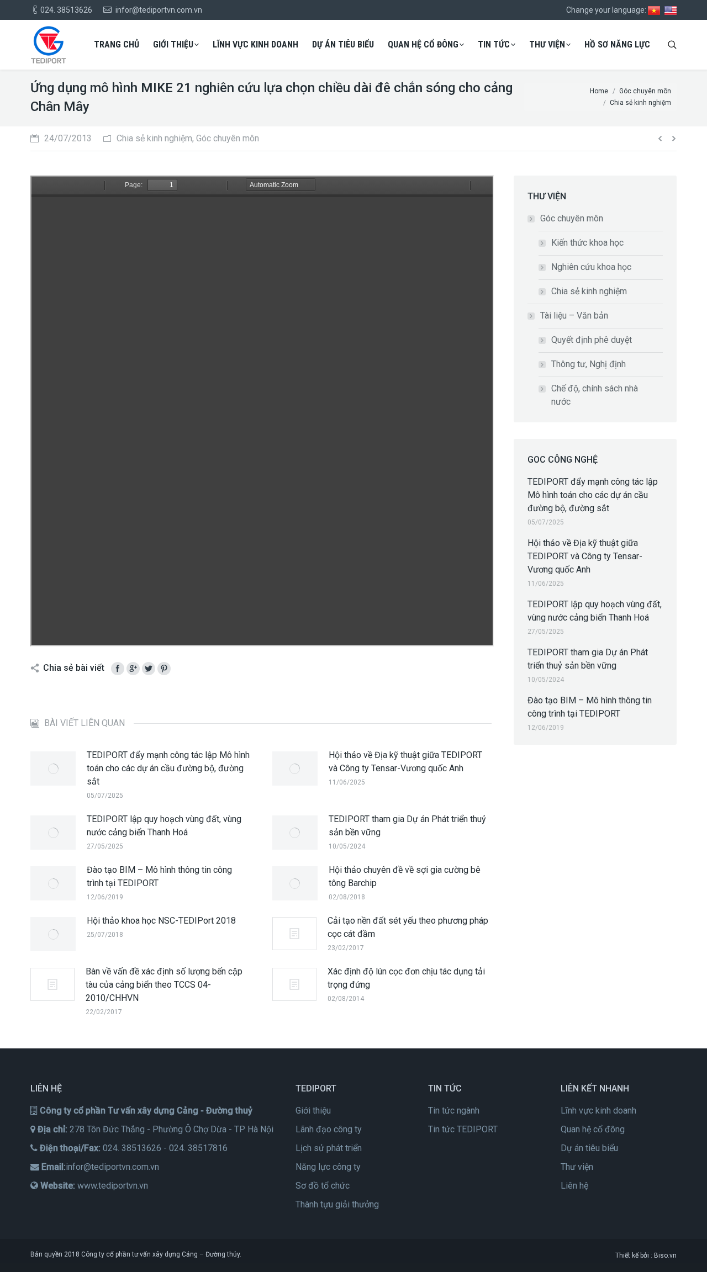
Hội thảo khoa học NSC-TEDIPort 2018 (161, 920)
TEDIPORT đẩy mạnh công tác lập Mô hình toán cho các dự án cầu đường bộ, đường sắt (168, 768)
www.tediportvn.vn (112, 1185)
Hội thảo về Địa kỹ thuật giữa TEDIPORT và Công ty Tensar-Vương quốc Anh (405, 761)
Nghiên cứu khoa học (591, 267)
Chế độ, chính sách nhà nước (594, 395)
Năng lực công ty (328, 1167)
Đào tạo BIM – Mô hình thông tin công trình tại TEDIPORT (159, 876)
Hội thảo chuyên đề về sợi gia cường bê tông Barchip (405, 876)
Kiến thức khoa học (587, 242)
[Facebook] (117, 668)
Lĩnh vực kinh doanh (598, 1110)
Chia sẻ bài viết (73, 667)
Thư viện (577, 1167)
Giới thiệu (313, 1110)
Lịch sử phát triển (329, 1148)
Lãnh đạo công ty (329, 1129)
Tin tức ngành (453, 1110)
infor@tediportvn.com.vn (112, 1167)
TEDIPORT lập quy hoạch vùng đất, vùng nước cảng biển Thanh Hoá (164, 826)
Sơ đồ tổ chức (323, 1185)
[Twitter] (148, 668)
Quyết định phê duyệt (591, 340)
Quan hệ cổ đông (593, 1129)
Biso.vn (665, 1255)
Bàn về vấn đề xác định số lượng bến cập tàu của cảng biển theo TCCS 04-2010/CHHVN (164, 984)
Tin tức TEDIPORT (463, 1129)
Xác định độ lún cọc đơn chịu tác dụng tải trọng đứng (406, 978)
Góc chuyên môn (571, 218)
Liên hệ (574, 1185)
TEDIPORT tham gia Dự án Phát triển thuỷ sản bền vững (407, 826)
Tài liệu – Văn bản (574, 315)
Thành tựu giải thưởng (337, 1204)
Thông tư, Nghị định (588, 364)
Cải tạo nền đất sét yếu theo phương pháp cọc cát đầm (408, 927)
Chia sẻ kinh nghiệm (589, 291)
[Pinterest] (164, 668)
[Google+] (133, 668)
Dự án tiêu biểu (589, 1148)
